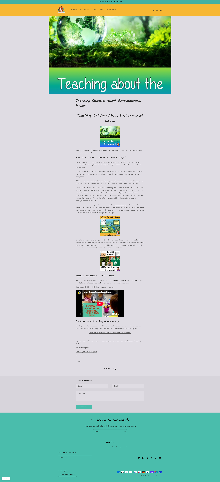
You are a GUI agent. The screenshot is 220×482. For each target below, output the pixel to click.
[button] (85, 10)
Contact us (100, 447)
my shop (115, 280)
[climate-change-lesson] (110, 236)
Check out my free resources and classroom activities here (110, 333)
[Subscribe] (125, 431)
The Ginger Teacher (147, 475)
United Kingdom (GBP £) (66, 474)
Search (94, 447)
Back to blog (111, 369)
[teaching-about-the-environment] (110, 146)
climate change (120, 205)
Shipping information (122, 447)
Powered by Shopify (157, 475)
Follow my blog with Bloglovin (86, 352)
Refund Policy (110, 447)
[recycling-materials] (110, 271)
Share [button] (79, 361)
